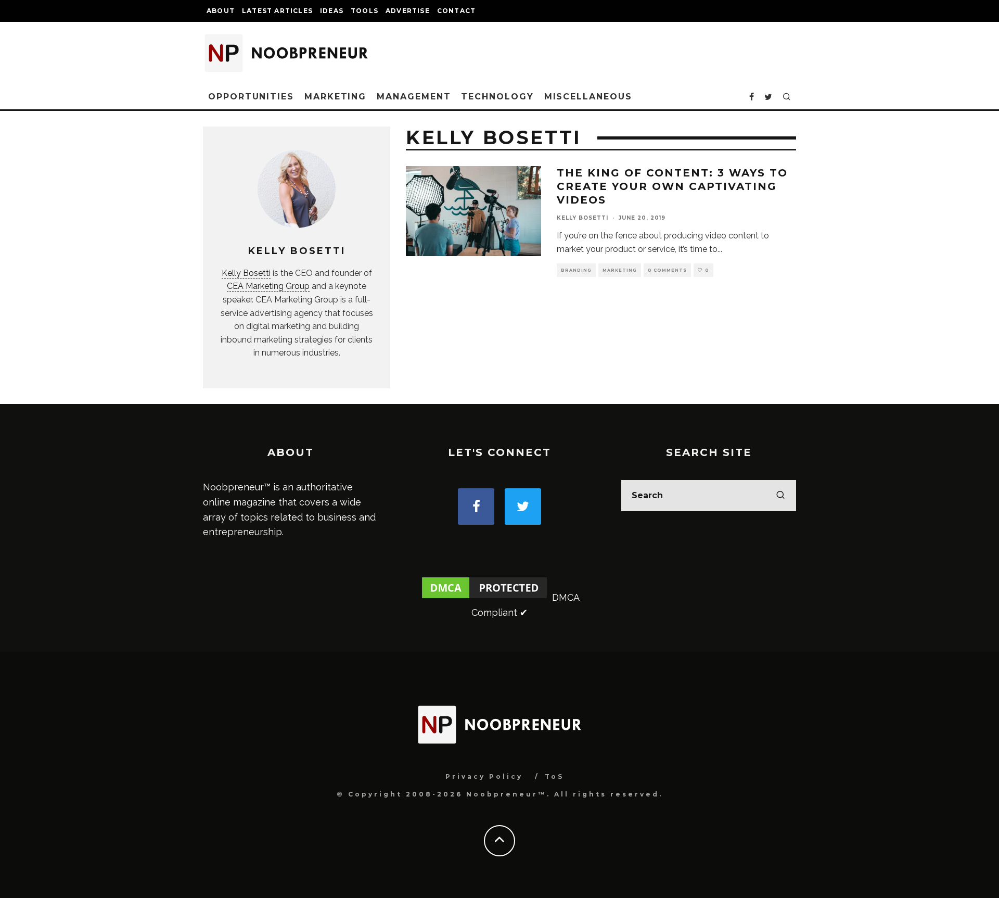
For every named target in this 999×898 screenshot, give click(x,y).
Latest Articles (277, 11)
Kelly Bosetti (246, 273)
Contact (456, 11)
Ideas (331, 11)
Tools (364, 11)
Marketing (335, 97)
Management (414, 97)
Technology (497, 97)
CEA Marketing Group (268, 286)
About (221, 11)
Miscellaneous (588, 97)
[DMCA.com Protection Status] (484, 597)
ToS (554, 776)
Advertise (408, 11)
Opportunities (251, 97)
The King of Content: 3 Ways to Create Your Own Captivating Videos (672, 186)
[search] (780, 495)
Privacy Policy (484, 776)
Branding (576, 270)
